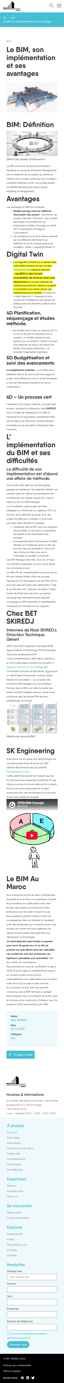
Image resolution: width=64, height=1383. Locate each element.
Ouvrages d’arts (15, 1191)
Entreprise (13, 1308)
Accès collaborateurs (18, 1217)
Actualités (12, 1250)
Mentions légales (12, 1371)
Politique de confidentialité (17, 1365)
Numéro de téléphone (20, 1321)
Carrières (11, 1255)
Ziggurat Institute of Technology (25, 666)
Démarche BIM (15, 1234)
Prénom (11, 1283)
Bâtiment (11, 1185)
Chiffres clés (13, 1153)
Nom (9, 1296)
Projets (10, 1239)
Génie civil (12, 1196)
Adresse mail (14, 1271)
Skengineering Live (17, 1244)
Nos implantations (16, 1159)
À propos (12, 1132)
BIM (13, 17)
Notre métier (13, 1137)
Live (26, 771)
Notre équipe (14, 1164)
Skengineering (22, 269)
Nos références (15, 1169)
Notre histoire (14, 1143)
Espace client (14, 1212)
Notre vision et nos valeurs (20, 1148)
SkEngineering (14, 771)
